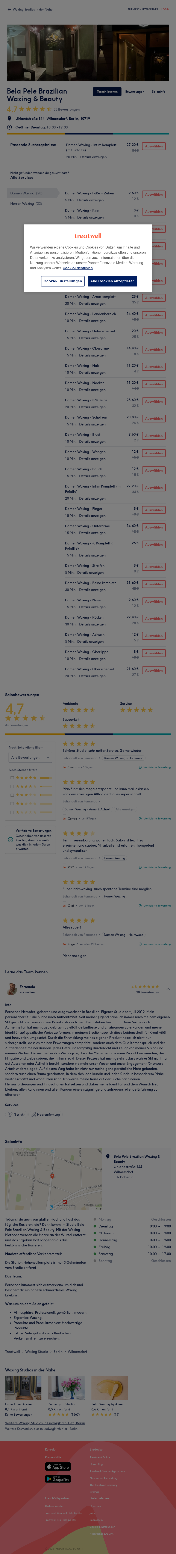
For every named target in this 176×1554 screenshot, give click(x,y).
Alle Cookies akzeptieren (112, 281)
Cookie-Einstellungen (63, 281)
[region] (88, 258)
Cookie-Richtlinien (78, 268)
